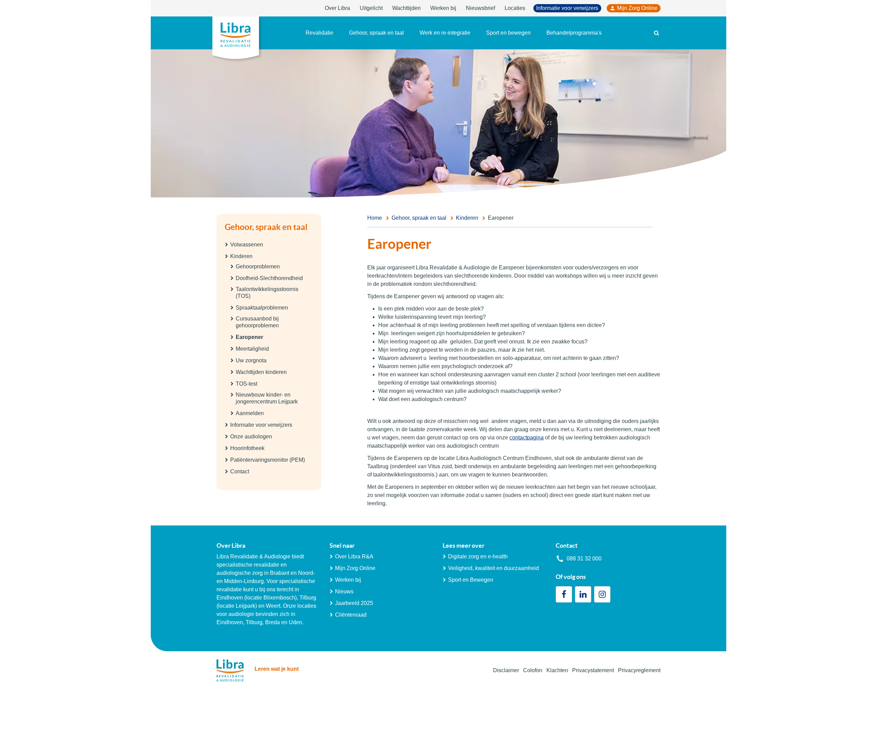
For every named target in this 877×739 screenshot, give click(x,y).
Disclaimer (506, 670)
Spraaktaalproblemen (262, 308)
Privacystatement (593, 670)
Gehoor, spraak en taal (266, 227)
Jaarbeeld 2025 (354, 603)
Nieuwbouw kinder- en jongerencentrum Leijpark (267, 398)
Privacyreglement (639, 670)
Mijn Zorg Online (637, 8)
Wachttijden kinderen (261, 372)
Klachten (557, 670)
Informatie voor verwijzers (567, 8)
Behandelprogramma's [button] (574, 33)
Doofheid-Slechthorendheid (269, 278)
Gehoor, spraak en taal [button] (376, 33)
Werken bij (443, 8)
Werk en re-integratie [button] (445, 33)
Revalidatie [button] (319, 33)
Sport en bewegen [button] (508, 33)
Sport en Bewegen (470, 580)
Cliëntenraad (351, 615)
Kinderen (241, 256)
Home (374, 218)
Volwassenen (246, 244)
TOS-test (246, 384)
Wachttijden (406, 8)
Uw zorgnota (251, 360)
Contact (239, 471)
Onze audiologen (251, 436)
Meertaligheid (252, 349)
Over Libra (337, 8)
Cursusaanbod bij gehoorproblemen (257, 322)
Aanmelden (250, 413)
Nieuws (344, 591)
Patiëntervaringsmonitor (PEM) (267, 460)
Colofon (532, 670)
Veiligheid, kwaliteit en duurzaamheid (493, 568)
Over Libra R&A (354, 556)
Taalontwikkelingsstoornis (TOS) (267, 292)
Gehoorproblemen (258, 266)
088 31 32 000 (584, 558)
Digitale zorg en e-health (478, 556)
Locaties (515, 8)
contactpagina (526, 437)
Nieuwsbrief (480, 8)
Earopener (249, 337)
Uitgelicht (371, 8)
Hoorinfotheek (247, 448)
